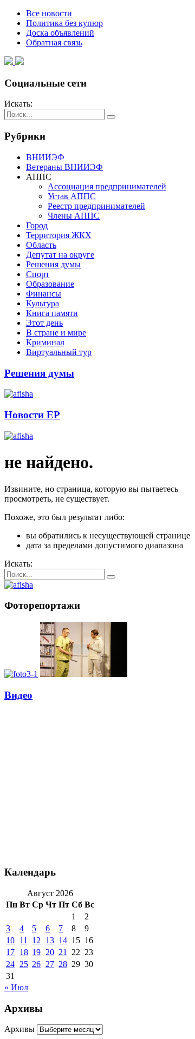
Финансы (43, 293)
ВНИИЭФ (45, 157)
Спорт (37, 274)
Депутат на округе (60, 254)
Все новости (49, 13)
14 (62, 940)
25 (24, 964)
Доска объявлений (60, 32)
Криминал (45, 342)
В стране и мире (56, 332)
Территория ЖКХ (59, 235)
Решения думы (53, 264)
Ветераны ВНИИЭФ (64, 167)
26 (36, 964)
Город (37, 225)
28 (62, 964)
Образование (50, 283)
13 (50, 940)
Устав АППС (72, 196)
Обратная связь (54, 42)
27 (50, 964)
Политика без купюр (64, 23)
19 (36, 952)
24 (10, 964)
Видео (18, 695)
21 (62, 952)
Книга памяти (52, 313)
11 (24, 940)
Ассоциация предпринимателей (107, 186)
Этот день (44, 322)
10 (10, 940)
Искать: (18, 103)
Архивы (19, 1029)
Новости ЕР (32, 414)
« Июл (16, 987)
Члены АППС (74, 215)
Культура (42, 303)
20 (50, 952)
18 (24, 952)
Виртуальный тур (59, 352)
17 (10, 952)
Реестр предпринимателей (96, 206)
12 (36, 940)
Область (41, 244)
